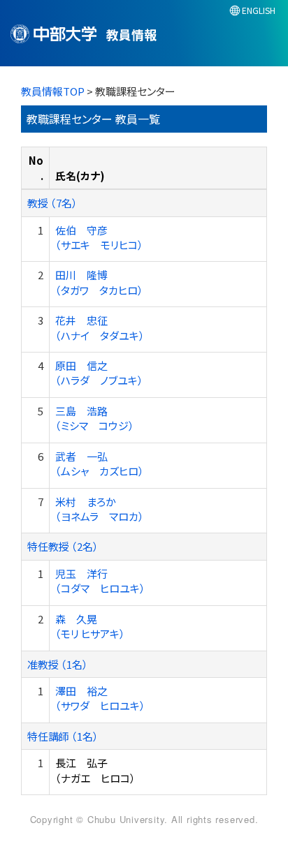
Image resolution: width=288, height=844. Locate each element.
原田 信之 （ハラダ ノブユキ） (99, 372)
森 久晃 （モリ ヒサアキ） (90, 626)
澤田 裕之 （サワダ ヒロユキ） (100, 698)
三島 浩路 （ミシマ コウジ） (94, 418)
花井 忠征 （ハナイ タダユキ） (100, 327)
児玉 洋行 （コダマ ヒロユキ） (100, 580)
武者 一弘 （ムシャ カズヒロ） (99, 463)
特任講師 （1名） (63, 736)
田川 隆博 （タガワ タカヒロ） (99, 282)
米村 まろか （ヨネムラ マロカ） (99, 509)
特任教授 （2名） (63, 546)
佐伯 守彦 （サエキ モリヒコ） (99, 237)
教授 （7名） (52, 202)
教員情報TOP (53, 91)
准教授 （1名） (57, 664)
